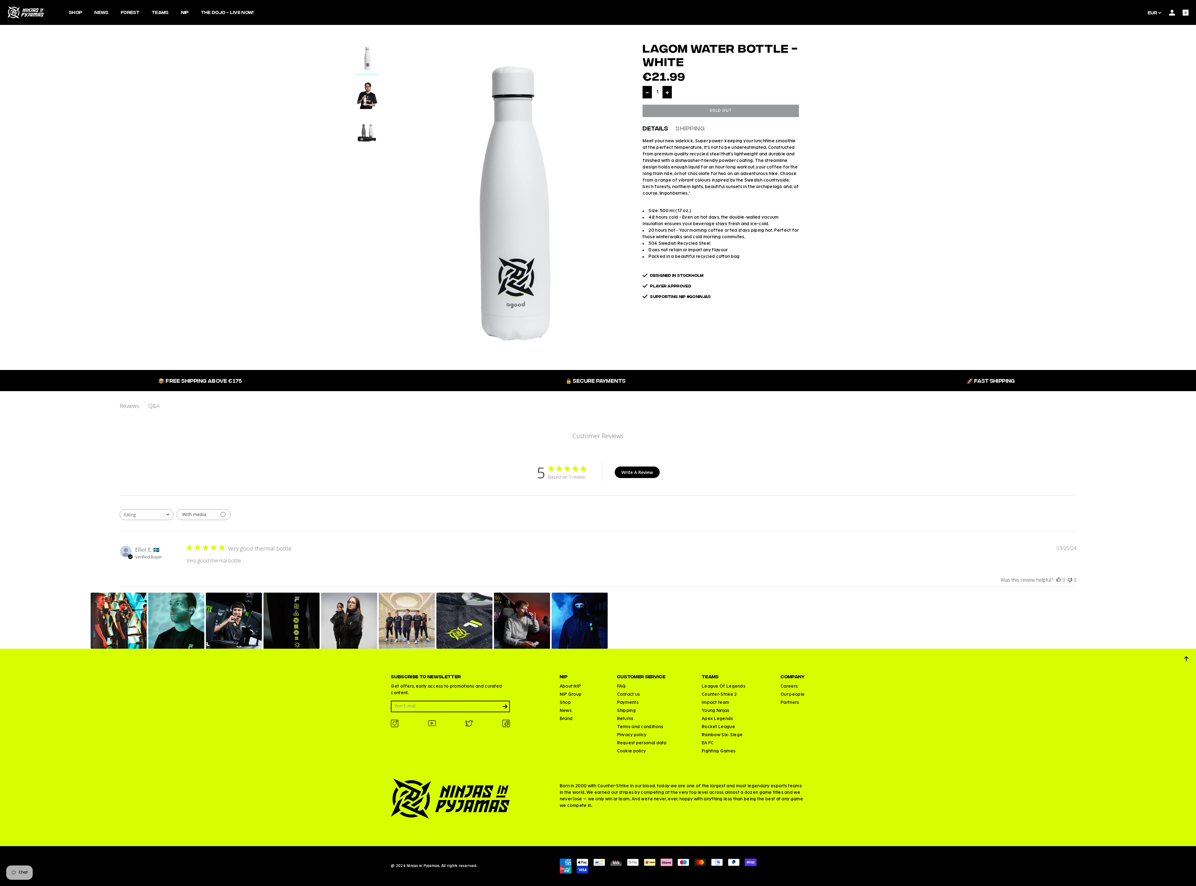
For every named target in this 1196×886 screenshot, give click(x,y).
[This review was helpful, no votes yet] (1058, 579)
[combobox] (146, 514)
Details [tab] (655, 128)
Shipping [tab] (690, 128)
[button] (119, 621)
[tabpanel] (510, 201)
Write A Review (637, 472)
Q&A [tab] (154, 406)
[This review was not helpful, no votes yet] (1070, 579)
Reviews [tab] (130, 406)
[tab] (367, 59)
